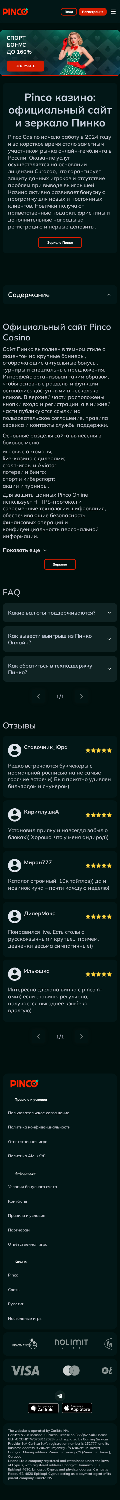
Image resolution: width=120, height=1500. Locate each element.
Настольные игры (25, 1318)
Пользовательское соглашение (38, 1112)
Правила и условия (31, 1099)
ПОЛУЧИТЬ (25, 66)
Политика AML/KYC (27, 1155)
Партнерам (19, 1229)
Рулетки (16, 1303)
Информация (26, 1173)
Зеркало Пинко (60, 242)
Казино (21, 1262)
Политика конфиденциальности (39, 1127)
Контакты (17, 1201)
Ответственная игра (27, 1141)
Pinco (13, 1275)
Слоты (14, 1289)
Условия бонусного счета (32, 1186)
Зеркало (60, 564)
